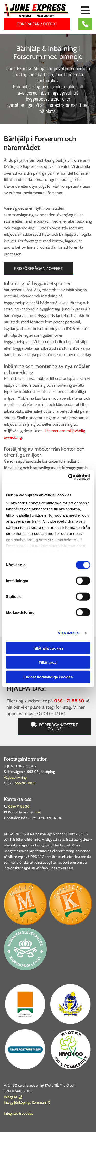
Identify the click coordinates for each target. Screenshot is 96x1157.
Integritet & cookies (18, 1113)
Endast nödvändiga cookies (48, 677)
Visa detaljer (69, 633)
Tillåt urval (48, 662)
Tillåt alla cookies (48, 648)
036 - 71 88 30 (69, 701)
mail (37, 812)
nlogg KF (11, 1097)
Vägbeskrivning (15, 777)
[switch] (83, 580)
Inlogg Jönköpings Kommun (27, 1102)
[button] (84, 10)
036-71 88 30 (18, 806)
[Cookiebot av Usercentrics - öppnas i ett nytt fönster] (68, 477)
